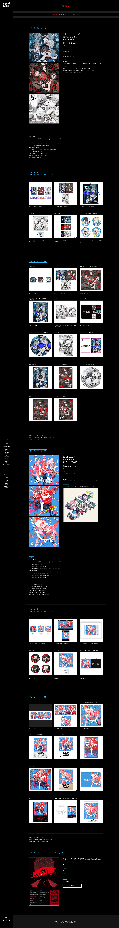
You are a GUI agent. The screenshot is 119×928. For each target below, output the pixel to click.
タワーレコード (86, 332)
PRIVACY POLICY (59, 919)
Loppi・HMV (57, 213)
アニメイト (56, 179)
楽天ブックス (87, 364)
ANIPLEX (74, 919)
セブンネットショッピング (60, 396)
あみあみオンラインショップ (60, 364)
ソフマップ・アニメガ (89, 213)
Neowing (56, 332)
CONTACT (68, 919)
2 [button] (76, 790)
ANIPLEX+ (32, 179)
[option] (40, 193)
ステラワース (32, 396)
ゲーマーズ (31, 213)
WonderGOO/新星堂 (34, 364)
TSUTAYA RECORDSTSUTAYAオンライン (91, 180)
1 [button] (74, 237)
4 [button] (76, 237)
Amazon (88, 266)
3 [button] (76, 322)
